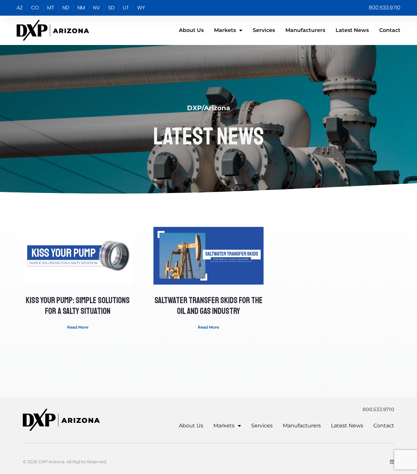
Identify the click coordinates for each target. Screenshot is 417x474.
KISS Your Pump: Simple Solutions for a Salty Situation (78, 306)
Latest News (352, 30)
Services (264, 30)
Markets (225, 30)
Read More (77, 327)
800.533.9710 (378, 409)
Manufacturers (305, 30)
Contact (389, 30)
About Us (191, 30)
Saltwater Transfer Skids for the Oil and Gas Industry (208, 306)
